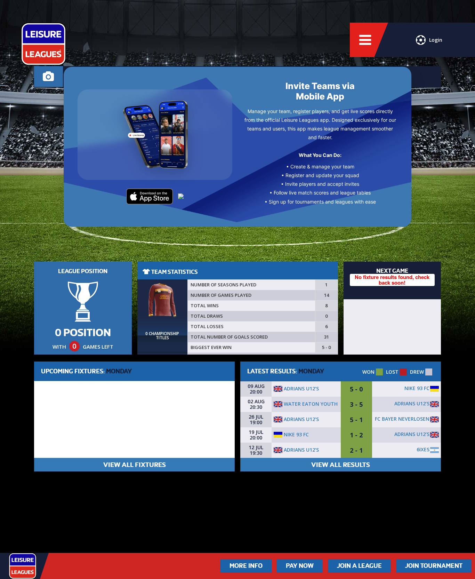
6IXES (423, 449)
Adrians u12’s (300, 388)
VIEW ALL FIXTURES (134, 464)
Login (435, 40)
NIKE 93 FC (416, 388)
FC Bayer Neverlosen (402, 418)
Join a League (359, 565)
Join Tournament (433, 565)
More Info (246, 565)
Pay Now (300, 565)
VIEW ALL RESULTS (340, 464)
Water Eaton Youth (310, 403)
